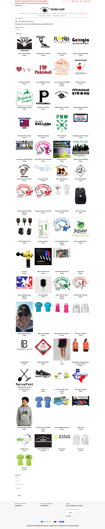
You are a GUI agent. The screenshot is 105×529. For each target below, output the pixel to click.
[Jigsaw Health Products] (80, 229)
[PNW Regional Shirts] (43, 347)
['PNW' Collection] (61, 123)
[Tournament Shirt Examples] (24, 411)
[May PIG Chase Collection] (80, 282)
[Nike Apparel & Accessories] (61, 308)
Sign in (74, 1)
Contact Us (63, 15)
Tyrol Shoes (54, 13)
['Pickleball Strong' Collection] (80, 92)
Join (77, 1)
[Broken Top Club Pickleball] (80, 148)
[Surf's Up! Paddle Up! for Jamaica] (61, 375)
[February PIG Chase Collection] (43, 191)
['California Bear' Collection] (43, 42)
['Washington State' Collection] (80, 117)
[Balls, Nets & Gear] (61, 149)
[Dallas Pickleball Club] (61, 170)
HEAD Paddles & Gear (44, 13)
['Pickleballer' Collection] (43, 123)
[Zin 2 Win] (24, 460)
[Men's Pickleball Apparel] (24, 317)
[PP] (61, 349)
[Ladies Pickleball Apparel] (61, 253)
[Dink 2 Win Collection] (80, 170)
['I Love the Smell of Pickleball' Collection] (61, 66)
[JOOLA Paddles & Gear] (43, 256)
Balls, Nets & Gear (63, 13)
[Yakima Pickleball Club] (43, 440)
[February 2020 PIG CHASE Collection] (24, 190)
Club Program (56, 15)
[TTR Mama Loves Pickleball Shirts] (43, 402)
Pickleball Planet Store (42, 525)
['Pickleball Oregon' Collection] (24, 97)
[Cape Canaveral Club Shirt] (24, 170)
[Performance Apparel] (80, 308)
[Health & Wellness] (43, 229)
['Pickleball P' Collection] (43, 97)
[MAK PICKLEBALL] (43, 285)
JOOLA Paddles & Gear (32, 13)
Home (16, 18)
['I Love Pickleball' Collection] (43, 69)
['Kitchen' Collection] (80, 67)
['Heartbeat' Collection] (24, 69)
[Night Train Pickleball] (43, 307)
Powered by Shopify (73, 525)
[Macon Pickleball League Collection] (24, 282)
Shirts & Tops (72, 13)
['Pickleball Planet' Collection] (61, 95)
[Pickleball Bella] (24, 344)
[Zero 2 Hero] (80, 439)
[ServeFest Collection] (24, 378)
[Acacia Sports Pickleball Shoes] (24, 145)
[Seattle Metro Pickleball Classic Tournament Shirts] (80, 345)
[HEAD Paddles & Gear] (24, 226)
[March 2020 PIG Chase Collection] (61, 283)
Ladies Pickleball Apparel (45, 15)
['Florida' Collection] (61, 39)
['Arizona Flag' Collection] (24, 43)
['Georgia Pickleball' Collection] (80, 41)
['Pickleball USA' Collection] (24, 123)
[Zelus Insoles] (61, 436)
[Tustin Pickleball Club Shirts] (61, 400)
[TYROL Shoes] (80, 401)
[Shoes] (43, 373)
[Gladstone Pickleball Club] (61, 189)
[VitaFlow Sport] (24, 439)
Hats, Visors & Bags (82, 13)
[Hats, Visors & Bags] (80, 197)
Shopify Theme (53, 525)
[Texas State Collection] (80, 376)
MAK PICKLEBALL (21, 13)
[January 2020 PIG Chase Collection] (61, 224)
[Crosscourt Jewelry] (43, 167)
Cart (87, 1)
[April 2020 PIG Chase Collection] (43, 148)
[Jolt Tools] (24, 259)
